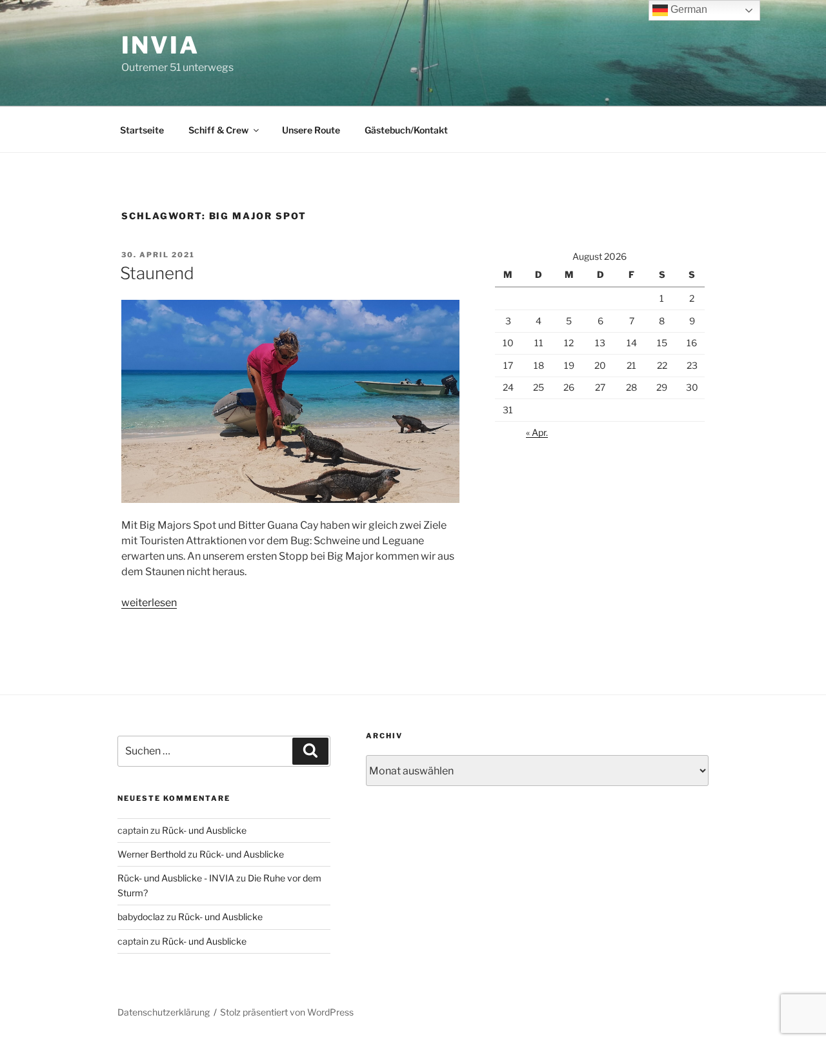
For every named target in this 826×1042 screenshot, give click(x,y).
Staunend (157, 273)
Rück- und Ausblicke (204, 830)
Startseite (142, 129)
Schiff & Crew (218, 129)
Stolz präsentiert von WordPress (287, 1012)
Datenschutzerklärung (163, 1012)
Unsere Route (311, 129)
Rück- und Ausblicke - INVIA (175, 877)
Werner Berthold (151, 854)
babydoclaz (141, 916)
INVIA (160, 45)
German (687, 9)
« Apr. (537, 432)
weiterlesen (149, 602)
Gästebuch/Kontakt (406, 129)
